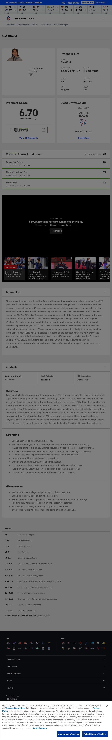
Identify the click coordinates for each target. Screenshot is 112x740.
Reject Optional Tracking (95, 734)
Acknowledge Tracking (68, 734)
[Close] (107, 706)
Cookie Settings (39, 728)
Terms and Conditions (15, 708)
